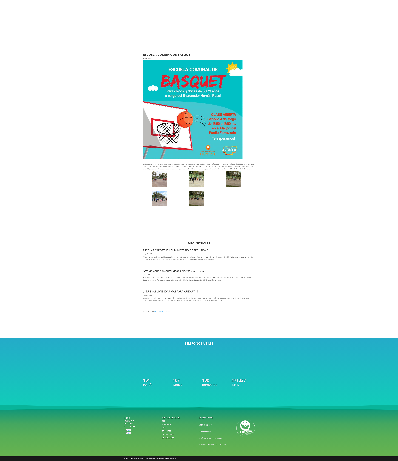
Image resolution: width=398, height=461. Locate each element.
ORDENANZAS (168, 438)
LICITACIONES (168, 434)
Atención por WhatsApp (183, 35)
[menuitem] (187, 5)
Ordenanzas (179, 32)
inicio (127, 418)
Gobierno (129, 421)
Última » (168, 312)
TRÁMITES (166, 431)
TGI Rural (166, 424)
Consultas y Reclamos (182, 38)
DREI (164, 428)
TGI (163, 421)
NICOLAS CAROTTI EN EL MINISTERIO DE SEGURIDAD (176, 250)
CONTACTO (129, 427)
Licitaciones (179, 29)
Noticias (128, 424)
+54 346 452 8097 (205, 425)
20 (161, 312)
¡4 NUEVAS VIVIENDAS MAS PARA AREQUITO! (170, 291)
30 (163, 312)
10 (159, 312)
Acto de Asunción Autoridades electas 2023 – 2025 (174, 271)
